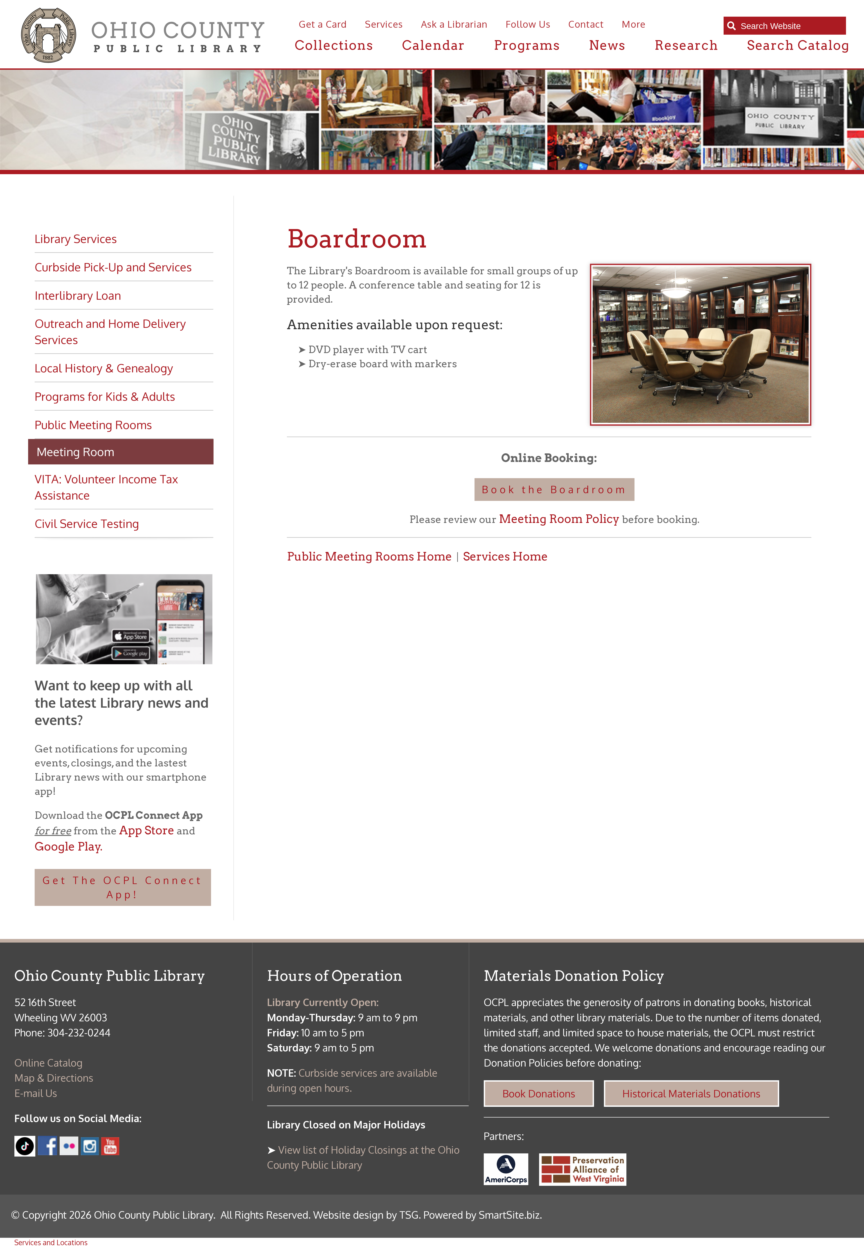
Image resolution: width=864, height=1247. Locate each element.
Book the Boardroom (554, 489)
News (607, 45)
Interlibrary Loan (78, 295)
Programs (527, 45)
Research (686, 45)
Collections (334, 45)
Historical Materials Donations (691, 1093)
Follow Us (528, 24)
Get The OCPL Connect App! (123, 887)
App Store (146, 830)
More (634, 24)
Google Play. (69, 846)
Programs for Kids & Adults (105, 396)
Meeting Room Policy (559, 519)
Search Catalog (798, 45)
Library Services (76, 238)
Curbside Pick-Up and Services (113, 266)
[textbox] (789, 26)
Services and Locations (51, 1242)
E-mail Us (35, 1093)
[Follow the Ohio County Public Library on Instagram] (88, 1151)
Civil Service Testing (87, 523)
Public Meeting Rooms (93, 424)
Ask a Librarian (454, 24)
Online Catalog (48, 1062)
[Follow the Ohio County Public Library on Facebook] (47, 1151)
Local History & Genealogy (104, 367)
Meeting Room (75, 451)
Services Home (505, 556)
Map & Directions (53, 1077)
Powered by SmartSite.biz (481, 1214)
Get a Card (323, 24)
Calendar (433, 45)
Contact (586, 24)
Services (384, 24)
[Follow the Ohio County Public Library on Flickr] (69, 1151)
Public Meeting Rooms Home (369, 556)
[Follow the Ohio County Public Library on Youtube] (110, 1151)
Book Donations (538, 1093)
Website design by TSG (365, 1214)
